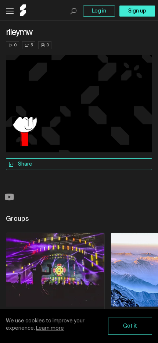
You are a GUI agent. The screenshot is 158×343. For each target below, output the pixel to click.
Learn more (50, 328)
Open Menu (10, 11)
